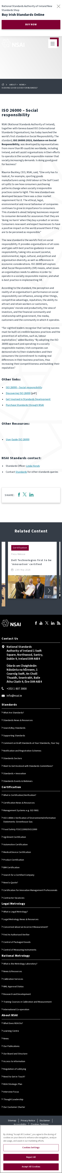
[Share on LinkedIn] (31, 495)
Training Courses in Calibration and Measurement (27, 1002)
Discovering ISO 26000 (18, 393)
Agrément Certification (14, 837)
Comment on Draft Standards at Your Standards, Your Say (31, 743)
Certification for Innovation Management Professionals (30, 890)
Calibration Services (13, 979)
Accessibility (20, 1124)
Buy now (31, 24)
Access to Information (14, 1061)
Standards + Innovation (14, 773)
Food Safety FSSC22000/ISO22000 (20, 829)
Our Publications (11, 1046)
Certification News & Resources (19, 803)
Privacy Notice (28, 1120)
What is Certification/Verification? (19, 795)
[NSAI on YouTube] (41, 623)
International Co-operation (16, 1009)
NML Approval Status (13, 986)
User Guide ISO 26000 (17, 439)
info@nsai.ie (14, 696)
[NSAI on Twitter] (46, 623)
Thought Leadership (13, 1099)
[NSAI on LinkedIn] (52, 623)
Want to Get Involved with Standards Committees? (28, 766)
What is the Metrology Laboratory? (20, 963)
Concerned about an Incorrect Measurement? (25, 927)
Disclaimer (45, 1120)
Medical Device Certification (17, 852)
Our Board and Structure (15, 1053)
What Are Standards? (13, 712)
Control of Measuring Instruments (19, 950)
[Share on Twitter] (25, 495)
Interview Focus (11, 1092)
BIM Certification (11, 867)
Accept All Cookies (31, 1166)
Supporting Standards (14, 735)
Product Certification (13, 860)
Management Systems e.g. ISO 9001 (21, 810)
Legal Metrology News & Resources (21, 919)
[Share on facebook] (19, 495)
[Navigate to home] (13, 43)
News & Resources (12, 971)
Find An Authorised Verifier (16, 934)
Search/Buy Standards (14, 728)
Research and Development (17, 994)
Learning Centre (11, 1031)
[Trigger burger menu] (52, 43)
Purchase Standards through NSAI (25, 405)
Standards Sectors (12, 758)
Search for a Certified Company (18, 875)
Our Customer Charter (14, 1107)
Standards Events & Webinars (18, 781)
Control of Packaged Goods (17, 942)
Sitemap (12, 1120)
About (12, 84)
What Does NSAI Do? (13, 1023)
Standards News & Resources (18, 720)
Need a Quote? (10, 882)
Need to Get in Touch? (14, 1076)
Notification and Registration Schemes (22, 750)
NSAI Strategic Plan (12, 1084)
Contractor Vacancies (13, 898)
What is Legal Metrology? (15, 911)
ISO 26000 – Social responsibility (24, 387)
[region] (31, 1149)
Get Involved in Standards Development (28, 399)
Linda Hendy (33, 466)
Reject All (31, 1157)
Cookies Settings (39, 1124)
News (21, 84)
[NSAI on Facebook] (36, 623)
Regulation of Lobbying (14, 1069)
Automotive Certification (15, 844)
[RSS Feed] (58, 623)
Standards (21, 472)
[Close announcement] (58, 6)
